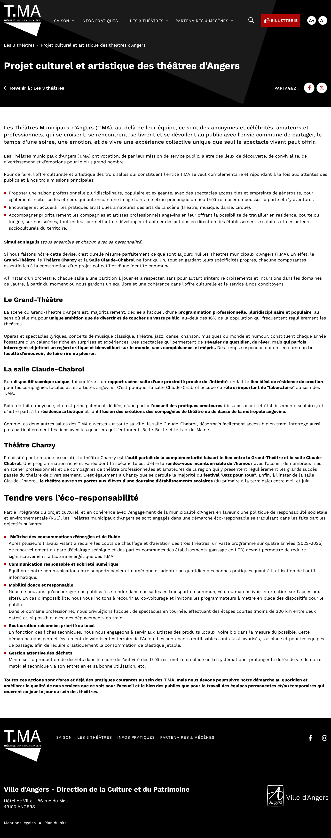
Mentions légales (20, 822)
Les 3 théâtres (94, 737)
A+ (312, 20)
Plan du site (55, 822)
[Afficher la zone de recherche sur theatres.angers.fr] (251, 20)
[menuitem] (65, 20)
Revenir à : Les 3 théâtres (37, 88)
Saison (64, 737)
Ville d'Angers (298, 798)
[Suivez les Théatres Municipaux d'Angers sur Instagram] (324, 738)
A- (322, 20)
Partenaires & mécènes (187, 737)
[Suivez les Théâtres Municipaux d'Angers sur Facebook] (310, 738)
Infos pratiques (136, 737)
